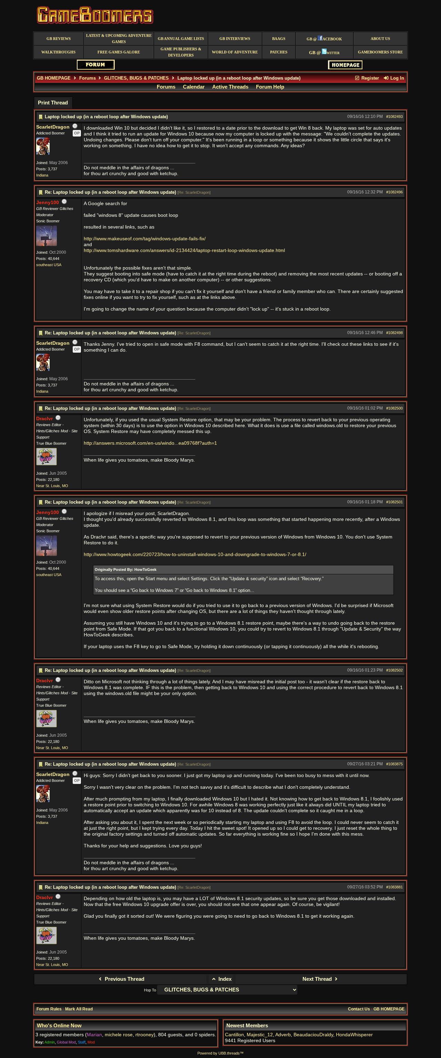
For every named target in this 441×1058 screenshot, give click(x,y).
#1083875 (394, 764)
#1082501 (394, 502)
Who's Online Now (59, 1025)
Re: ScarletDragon (193, 192)
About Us (380, 39)
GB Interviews (234, 39)
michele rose (119, 1034)
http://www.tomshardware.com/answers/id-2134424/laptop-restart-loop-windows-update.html (184, 250)
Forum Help (270, 87)
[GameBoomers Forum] (96, 68)
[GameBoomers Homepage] (345, 67)
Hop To (150, 990)
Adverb (283, 1034)
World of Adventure (235, 52)
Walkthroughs (58, 52)
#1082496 (394, 192)
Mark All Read (79, 1009)
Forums (87, 78)
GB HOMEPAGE (54, 78)
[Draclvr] (46, 464)
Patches (278, 52)
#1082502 (394, 670)
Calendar (194, 87)
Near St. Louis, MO (52, 486)
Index (224, 979)
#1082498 (394, 333)
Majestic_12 (260, 1034)
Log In (396, 78)
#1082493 (394, 116)
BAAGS (278, 39)
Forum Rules (49, 1009)
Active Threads (230, 87)
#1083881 (394, 887)
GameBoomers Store (380, 52)
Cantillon (234, 1034)
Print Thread (53, 102)
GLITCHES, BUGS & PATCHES (136, 78)
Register (369, 78)
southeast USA (48, 265)
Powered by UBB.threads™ (220, 1053)
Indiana (42, 175)
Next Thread (317, 979)
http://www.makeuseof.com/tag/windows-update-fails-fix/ (145, 238)
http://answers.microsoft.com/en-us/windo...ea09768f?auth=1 (150, 443)
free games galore (119, 52)
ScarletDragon (53, 127)
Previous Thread (123, 979)
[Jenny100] (46, 245)
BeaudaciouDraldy (313, 1034)
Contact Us (359, 1009)
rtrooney (144, 1034)
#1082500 (394, 408)
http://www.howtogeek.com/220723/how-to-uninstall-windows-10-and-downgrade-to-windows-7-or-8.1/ (195, 554)
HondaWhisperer (354, 1034)
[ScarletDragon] (43, 153)
